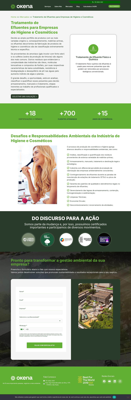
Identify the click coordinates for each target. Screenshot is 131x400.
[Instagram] (120, 381)
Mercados (69, 6)
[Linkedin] (114, 381)
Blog (78, 6)
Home (13, 17)
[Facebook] (104, 381)
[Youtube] (109, 381)
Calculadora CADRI (90, 6)
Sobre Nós (58, 6)
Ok (114, 397)
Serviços (48, 6)
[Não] (128, 397)
